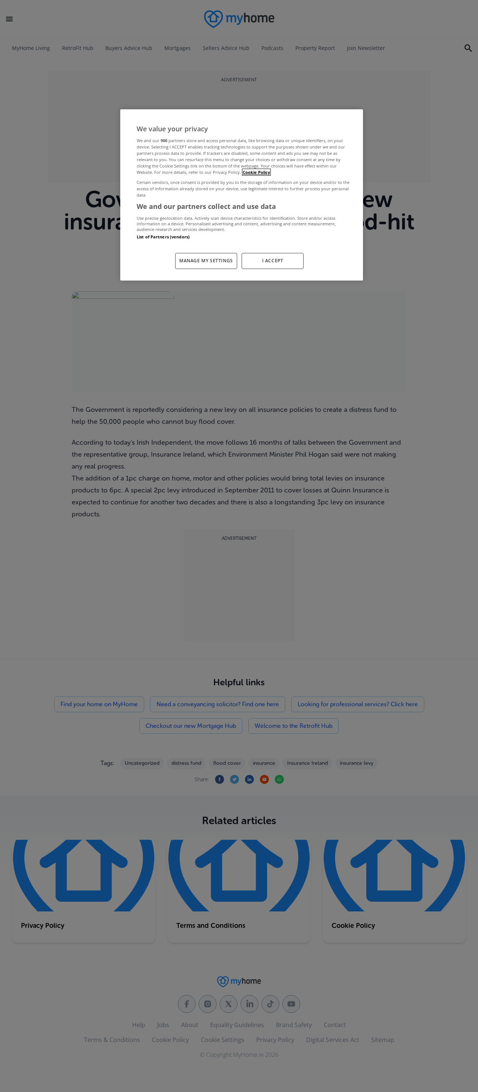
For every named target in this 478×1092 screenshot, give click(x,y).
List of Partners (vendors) (163, 237)
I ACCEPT (272, 260)
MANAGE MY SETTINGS (206, 260)
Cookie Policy (256, 172)
